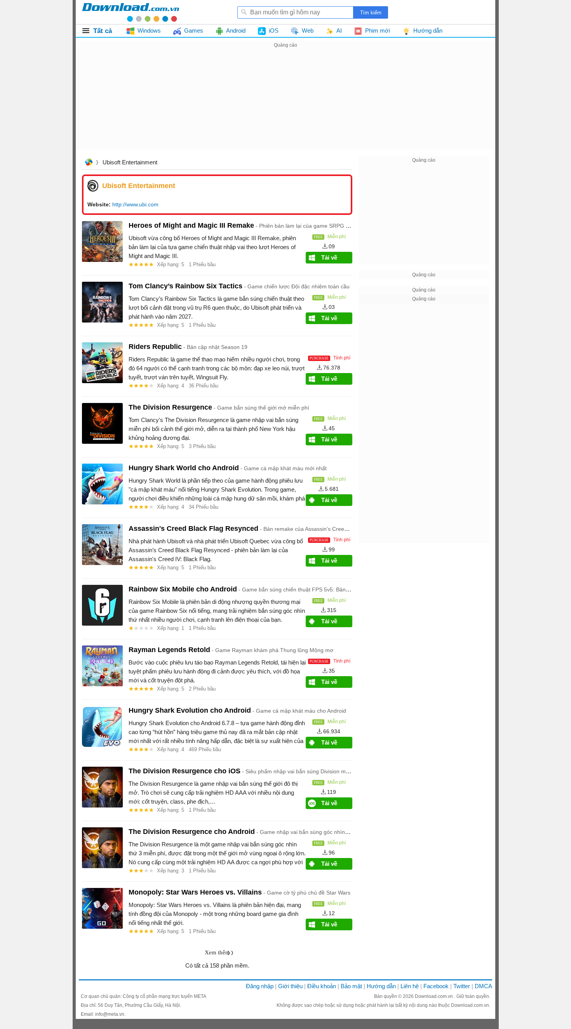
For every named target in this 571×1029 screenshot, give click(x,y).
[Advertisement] (285, 104)
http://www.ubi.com (135, 204)
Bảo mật (351, 986)
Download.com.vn (434, 996)
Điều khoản (321, 986)
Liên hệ (409, 986)
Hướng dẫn (381, 986)
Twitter (461, 986)
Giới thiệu (290, 986)
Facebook (436, 986)
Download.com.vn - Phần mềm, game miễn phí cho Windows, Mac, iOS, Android (130, 12)
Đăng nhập (259, 986)
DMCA (483, 986)
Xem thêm (217, 952)
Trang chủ (88, 163)
